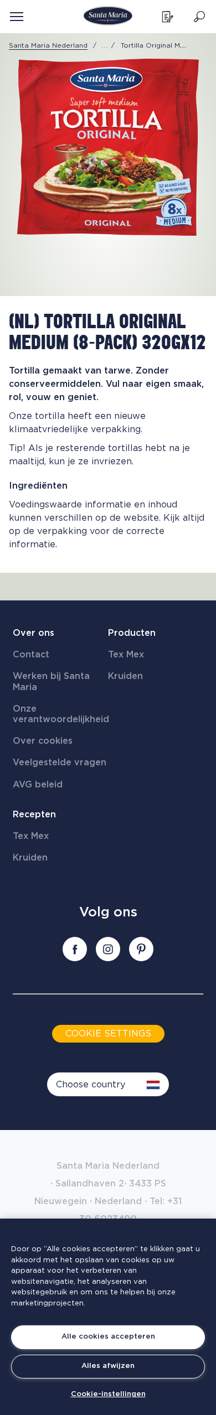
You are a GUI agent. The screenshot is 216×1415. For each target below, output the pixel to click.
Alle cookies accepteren (108, 1336)
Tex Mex (126, 654)
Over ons (33, 633)
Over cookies (43, 741)
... (104, 45)
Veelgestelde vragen (59, 762)
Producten (132, 633)
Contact (31, 654)
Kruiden (125, 676)
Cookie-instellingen (108, 1394)
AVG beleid (38, 784)
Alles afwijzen (108, 1366)
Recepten (34, 814)
